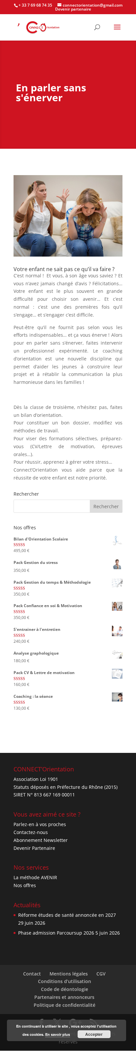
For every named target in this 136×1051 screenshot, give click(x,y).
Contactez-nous (31, 832)
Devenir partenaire (73, 9)
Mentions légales (69, 974)
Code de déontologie (64, 989)
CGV (101, 974)
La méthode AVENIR (35, 877)
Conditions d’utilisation (64, 981)
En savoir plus (57, 1034)
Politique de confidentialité (64, 1005)
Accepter (94, 1034)
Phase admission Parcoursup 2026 (56, 933)
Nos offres (25, 885)
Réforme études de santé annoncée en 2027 (67, 915)
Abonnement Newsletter (41, 840)
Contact (32, 974)
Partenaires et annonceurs (64, 997)
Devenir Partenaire (34, 848)
